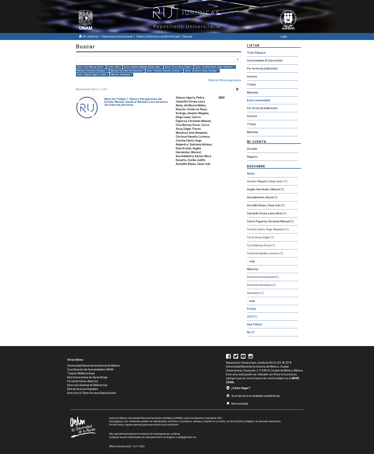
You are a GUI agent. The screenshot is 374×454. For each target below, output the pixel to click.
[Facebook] (228, 356)
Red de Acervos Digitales (82, 389)
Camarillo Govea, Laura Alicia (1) (267, 213)
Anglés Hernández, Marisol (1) (265, 189)
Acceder (252, 148)
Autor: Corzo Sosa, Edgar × (178, 67)
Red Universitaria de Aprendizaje (87, 377)
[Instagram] (250, 356)
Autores (252, 76)
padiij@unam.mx (187, 437)
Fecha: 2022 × (114, 67)
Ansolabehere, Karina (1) (262, 197)
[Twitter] (235, 356)
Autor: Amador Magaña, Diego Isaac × (143, 67)
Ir (238, 59)
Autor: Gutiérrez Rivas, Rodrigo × (202, 70)
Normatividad (239, 403)
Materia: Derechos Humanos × (92, 70)
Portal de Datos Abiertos (82, 381)
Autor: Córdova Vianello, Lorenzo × (164, 70)
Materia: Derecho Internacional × (127, 70)
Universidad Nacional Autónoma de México (93, 365)
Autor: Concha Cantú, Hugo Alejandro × (215, 67)
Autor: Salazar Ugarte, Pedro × (92, 74)
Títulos (251, 84)
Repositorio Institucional (117, 36)
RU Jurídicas (90, 36)
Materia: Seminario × (121, 74)
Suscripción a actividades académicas (255, 395)
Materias (252, 92)
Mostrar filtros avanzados (225, 80)
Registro (252, 156)
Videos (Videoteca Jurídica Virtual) (158, 36)
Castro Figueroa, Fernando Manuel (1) (270, 221)
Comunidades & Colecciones (265, 60)
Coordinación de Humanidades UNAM (90, 369)
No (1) (250, 332)
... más (251, 261)
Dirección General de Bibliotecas (87, 385)
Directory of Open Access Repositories (91, 392)
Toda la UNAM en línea (81, 373)
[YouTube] (243, 356)
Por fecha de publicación (262, 68)
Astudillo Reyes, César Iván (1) (266, 205)
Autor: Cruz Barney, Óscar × (90, 67)
